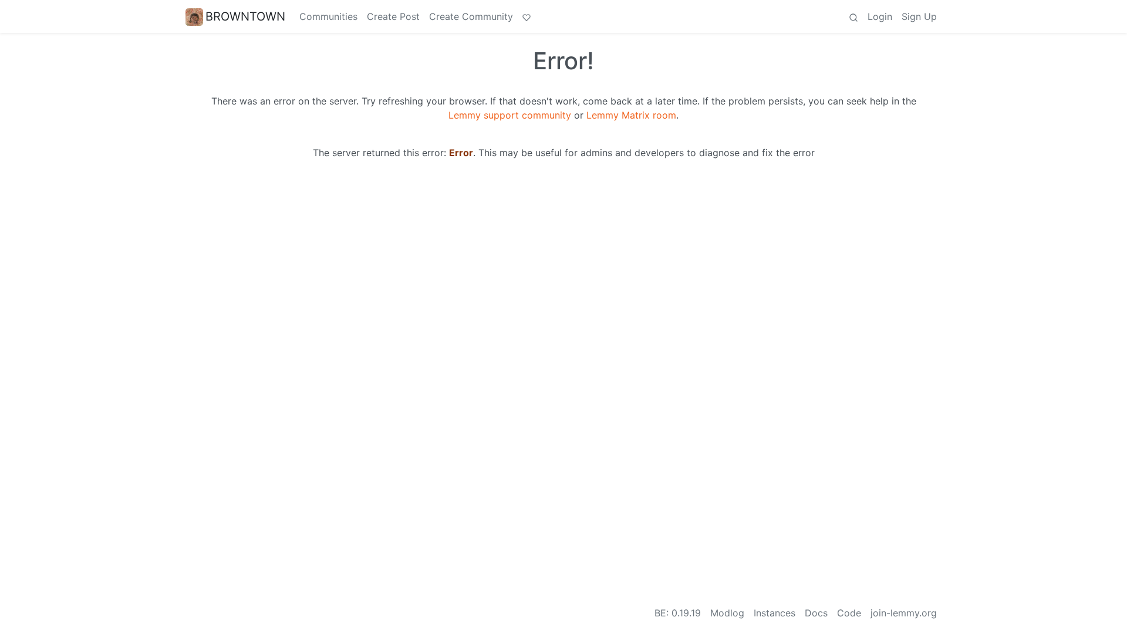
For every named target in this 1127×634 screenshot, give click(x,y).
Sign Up (919, 16)
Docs (816, 613)
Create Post (393, 16)
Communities (328, 16)
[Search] (853, 16)
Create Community (471, 16)
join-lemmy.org (903, 613)
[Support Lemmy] (526, 16)
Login (880, 16)
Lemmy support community (509, 115)
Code (849, 613)
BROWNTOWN (245, 16)
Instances (774, 613)
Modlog (727, 613)
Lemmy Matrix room (631, 115)
